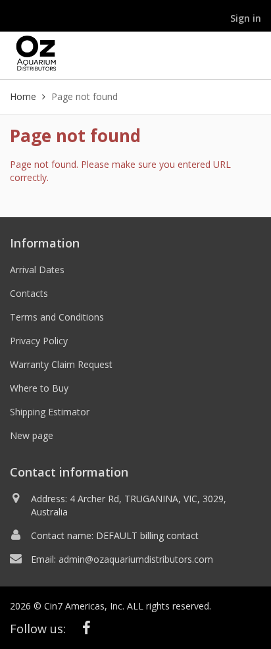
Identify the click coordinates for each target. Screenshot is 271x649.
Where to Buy (39, 388)
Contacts (29, 293)
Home (23, 96)
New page (31, 435)
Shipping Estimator (49, 411)
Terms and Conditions (57, 317)
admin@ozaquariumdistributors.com (136, 559)
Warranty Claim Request (61, 364)
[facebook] (86, 627)
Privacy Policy (39, 340)
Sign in (245, 18)
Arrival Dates (37, 269)
